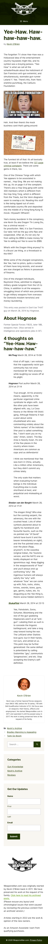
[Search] (37, 744)
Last (9, 816)
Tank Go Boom (14, 736)
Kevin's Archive (14, 728)
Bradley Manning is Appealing (21, 732)
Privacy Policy (36, 940)
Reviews (11, 775)
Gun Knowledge (15, 766)
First (9, 806)
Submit (13, 836)
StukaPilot (14, 603)
